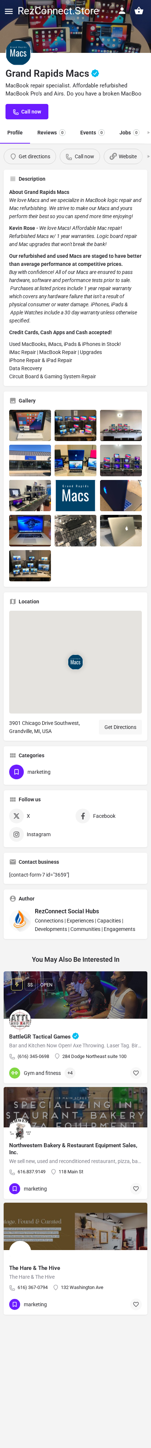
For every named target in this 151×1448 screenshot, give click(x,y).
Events (91, 133)
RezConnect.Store (58, 11)
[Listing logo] (18, 53)
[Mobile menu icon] (9, 11)
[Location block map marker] (75, 662)
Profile (15, 133)
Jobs (128, 133)
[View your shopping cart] (139, 10)
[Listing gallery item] (30, 425)
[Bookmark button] (136, 1073)
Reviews (50, 133)
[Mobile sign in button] (122, 10)
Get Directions (120, 727)
